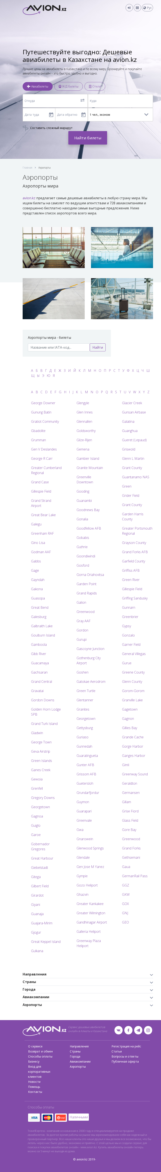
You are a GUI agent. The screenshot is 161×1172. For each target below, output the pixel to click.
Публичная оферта (125, 1061)
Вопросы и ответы (125, 1056)
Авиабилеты (39, 86)
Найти (97, 347)
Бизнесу (33, 1061)
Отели (96, 86)
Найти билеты (87, 137)
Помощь (34, 1087)
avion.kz (29, 198)
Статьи (117, 1051)
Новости (34, 1082)
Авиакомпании (80, 1061)
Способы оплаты (40, 1056)
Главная (27, 167)
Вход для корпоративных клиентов (39, 1071)
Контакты (35, 1092)
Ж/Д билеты (69, 86)
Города (75, 1056)
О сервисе (35, 1046)
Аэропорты (78, 1066)
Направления (79, 1046)
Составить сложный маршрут (51, 128)
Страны (75, 1051)
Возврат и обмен (40, 1051)
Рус (149, 8)
